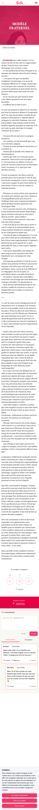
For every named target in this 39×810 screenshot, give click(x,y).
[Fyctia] (20, 3)
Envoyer (33, 633)
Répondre (16, 660)
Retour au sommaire (9, 47)
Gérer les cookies (19, 800)
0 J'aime (11, 686)
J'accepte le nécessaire (19, 795)
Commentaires (10, 639)
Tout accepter (19, 806)
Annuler (23, 633)
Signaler (20, 589)
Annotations (28, 640)
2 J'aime (7, 660)
